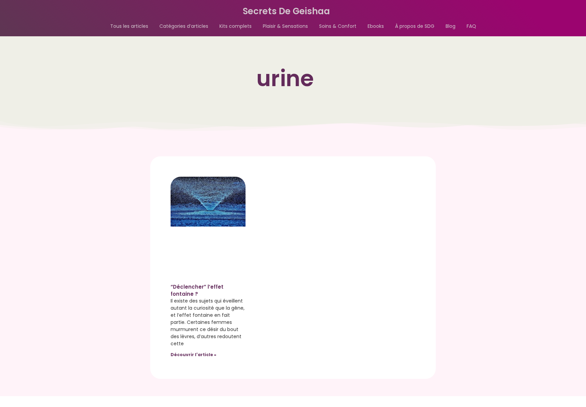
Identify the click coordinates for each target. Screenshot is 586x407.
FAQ (471, 26)
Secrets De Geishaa (286, 11)
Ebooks (376, 26)
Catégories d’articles (183, 26)
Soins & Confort (337, 26)
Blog (450, 26)
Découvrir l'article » (193, 354)
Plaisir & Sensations (285, 26)
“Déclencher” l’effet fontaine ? (197, 290)
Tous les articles (129, 26)
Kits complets (235, 26)
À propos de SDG (414, 26)
